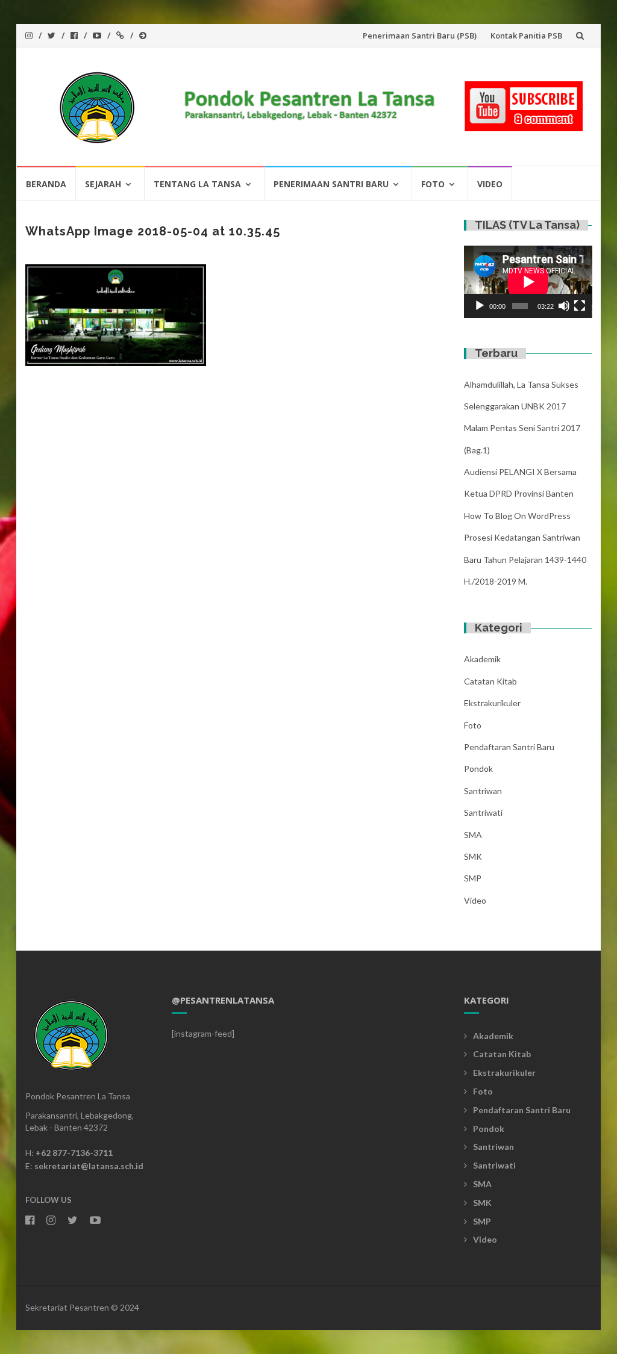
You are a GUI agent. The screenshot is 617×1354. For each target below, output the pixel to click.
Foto (433, 184)
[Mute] (564, 306)
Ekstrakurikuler (492, 703)
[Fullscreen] (580, 306)
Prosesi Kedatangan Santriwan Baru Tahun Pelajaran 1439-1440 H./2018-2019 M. (525, 559)
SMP (472, 878)
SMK (473, 856)
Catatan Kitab (490, 681)
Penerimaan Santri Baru (331, 184)
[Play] (480, 306)
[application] (528, 282)
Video (490, 184)
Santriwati (483, 812)
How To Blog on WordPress (517, 516)
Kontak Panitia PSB (526, 35)
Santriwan (483, 791)
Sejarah (103, 184)
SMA (473, 835)
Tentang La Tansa (197, 184)
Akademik (482, 659)
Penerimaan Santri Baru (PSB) (420, 35)
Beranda (46, 184)
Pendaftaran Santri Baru (509, 747)
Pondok (478, 768)
